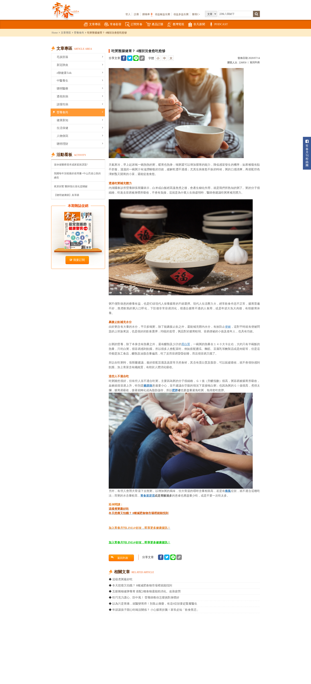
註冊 (136, 14)
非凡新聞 (199, 24)
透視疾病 (62, 96)
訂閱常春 (136, 24)
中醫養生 (62, 80)
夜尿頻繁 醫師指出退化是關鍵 (70, 186)
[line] (136, 58)
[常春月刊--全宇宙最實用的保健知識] (65, 10)
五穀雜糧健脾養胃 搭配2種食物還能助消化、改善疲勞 (146, 591)
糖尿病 (148, 385)
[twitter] (129, 58)
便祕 (228, 327)
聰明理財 (62, 143)
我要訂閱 (79, 259)
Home (55, 32)
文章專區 (95, 24)
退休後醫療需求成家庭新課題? (71, 164)
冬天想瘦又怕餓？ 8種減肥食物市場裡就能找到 (142, 585)
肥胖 (175, 390)
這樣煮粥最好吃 (122, 579)
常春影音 (115, 24)
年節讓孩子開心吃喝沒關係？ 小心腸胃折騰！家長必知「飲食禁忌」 (155, 609)
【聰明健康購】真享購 (66, 195)
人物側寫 (62, 135)
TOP (300, 670)
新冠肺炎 (62, 64)
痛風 (228, 491)
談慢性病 (62, 104)
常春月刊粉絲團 (307, 155)
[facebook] (123, 58)
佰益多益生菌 (181, 14)
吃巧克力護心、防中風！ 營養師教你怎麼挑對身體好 (145, 597)
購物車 (147, 14)
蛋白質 (185, 344)
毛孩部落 (62, 57)
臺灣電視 (178, 24)
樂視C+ (196, 14)
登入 (127, 14)
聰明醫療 (62, 88)
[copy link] (142, 58)
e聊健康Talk (64, 72)
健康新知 (62, 120)
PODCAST (221, 24)
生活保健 (62, 127)
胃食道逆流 (147, 495)
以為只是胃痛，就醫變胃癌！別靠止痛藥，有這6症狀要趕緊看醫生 (154, 603)
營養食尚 (79, 32)
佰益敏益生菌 (162, 14)
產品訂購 (157, 24)
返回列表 (255, 62)
